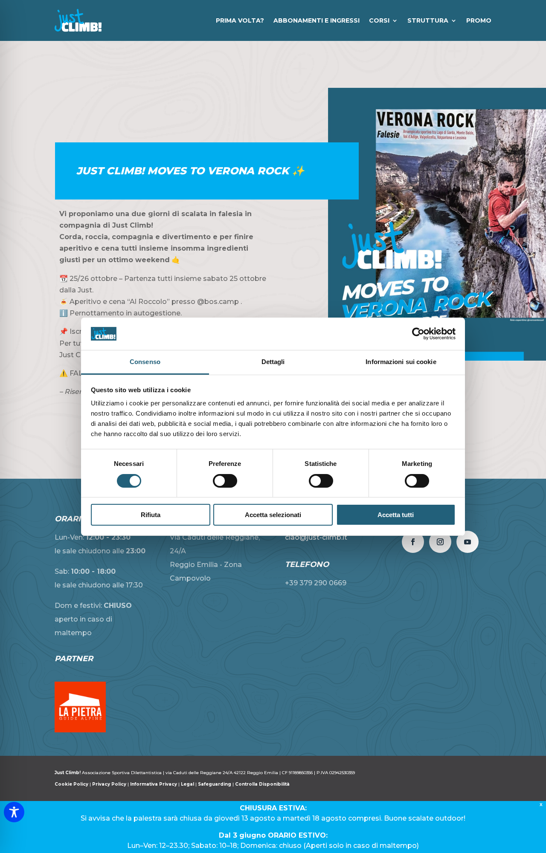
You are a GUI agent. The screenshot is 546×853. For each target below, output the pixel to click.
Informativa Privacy (153, 784)
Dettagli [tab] (273, 361)
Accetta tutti (396, 514)
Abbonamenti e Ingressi (316, 20)
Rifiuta (150, 514)
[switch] (225, 481)
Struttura (427, 20)
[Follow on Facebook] (413, 542)
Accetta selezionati (273, 514)
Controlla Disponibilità (262, 784)
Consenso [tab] (145, 361)
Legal (187, 784)
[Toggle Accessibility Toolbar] (14, 812)
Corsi (379, 20)
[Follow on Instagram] (440, 542)
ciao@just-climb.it (316, 537)
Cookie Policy (72, 784)
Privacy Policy (109, 784)
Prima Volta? (240, 20)
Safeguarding (214, 784)
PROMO (478, 20)
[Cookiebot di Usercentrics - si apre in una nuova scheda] (418, 333)
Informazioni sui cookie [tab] (401, 361)
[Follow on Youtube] (467, 542)
